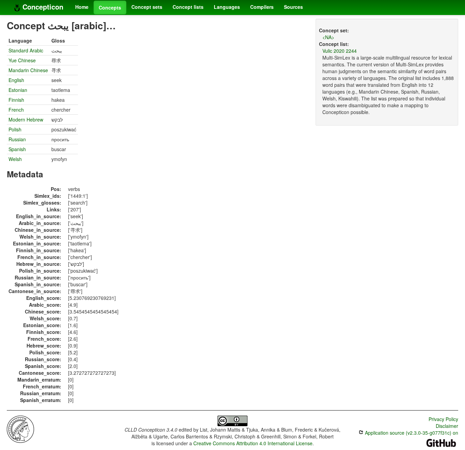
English (16, 80)
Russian (17, 139)
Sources (293, 6)
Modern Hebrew (26, 119)
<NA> (328, 37)
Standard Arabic (26, 50)
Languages (227, 6)
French (16, 109)
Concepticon (41, 7)
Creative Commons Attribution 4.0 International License (252, 443)
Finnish (16, 99)
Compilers (262, 6)
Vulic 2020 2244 (339, 50)
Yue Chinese (22, 60)
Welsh (15, 159)
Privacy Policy (443, 419)
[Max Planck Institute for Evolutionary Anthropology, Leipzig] (20, 428)
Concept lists (188, 6)
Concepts (110, 7)
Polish (15, 129)
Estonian (18, 89)
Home (82, 6)
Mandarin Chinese (28, 70)
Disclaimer (447, 425)
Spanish (17, 149)
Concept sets (146, 6)
